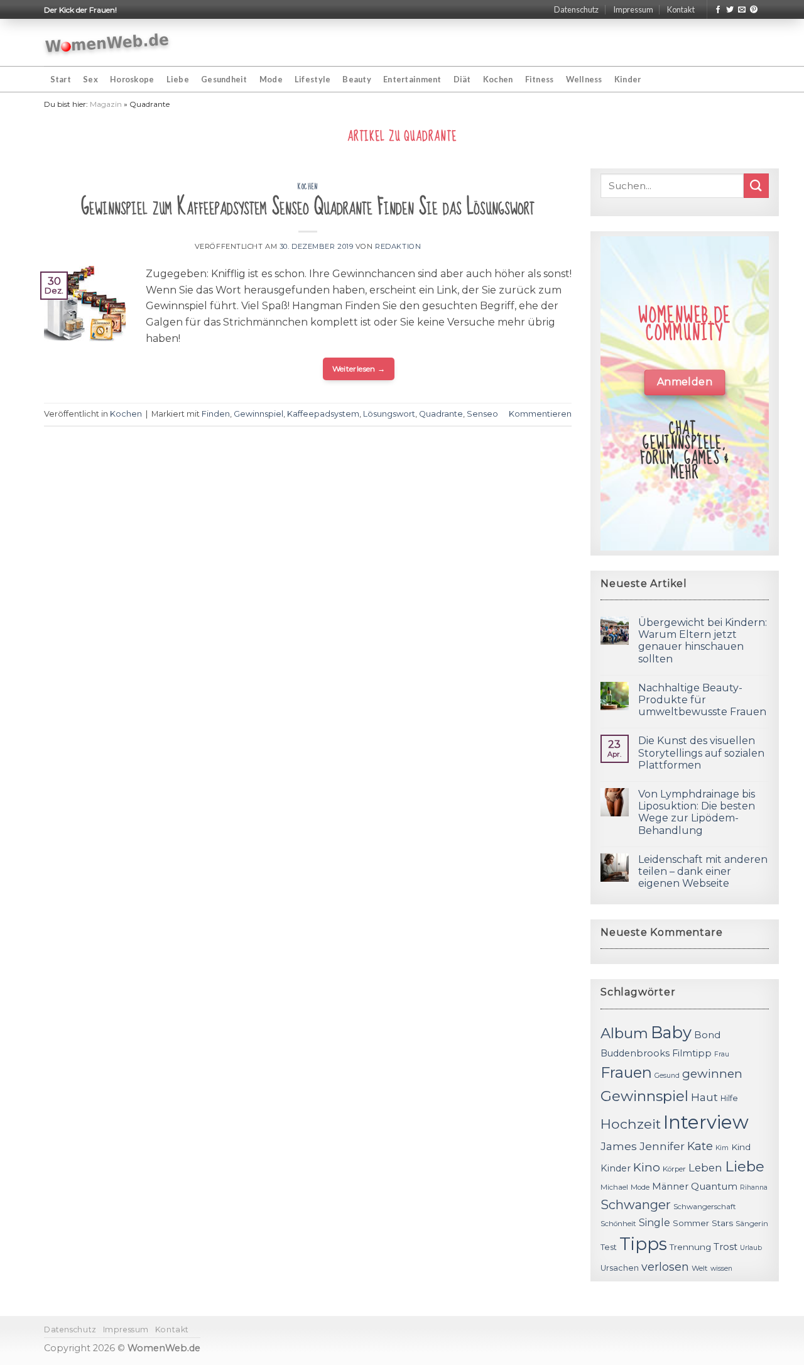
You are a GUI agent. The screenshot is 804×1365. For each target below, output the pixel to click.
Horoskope (132, 79)
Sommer (691, 1223)
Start (60, 79)
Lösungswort (389, 414)
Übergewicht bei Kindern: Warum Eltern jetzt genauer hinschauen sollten (702, 641)
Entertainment (412, 79)
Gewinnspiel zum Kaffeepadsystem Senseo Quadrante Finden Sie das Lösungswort (308, 207)
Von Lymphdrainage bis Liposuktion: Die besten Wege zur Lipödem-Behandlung (696, 812)
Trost (725, 1247)
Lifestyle (312, 79)
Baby (671, 1032)
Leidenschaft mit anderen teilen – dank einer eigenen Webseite (703, 871)
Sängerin (752, 1223)
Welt (700, 1268)
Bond (707, 1035)
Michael (614, 1187)
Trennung (690, 1247)
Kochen (498, 79)
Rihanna (754, 1187)
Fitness (539, 79)
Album (624, 1033)
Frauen (626, 1072)
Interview (706, 1122)
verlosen (665, 1266)
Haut (704, 1097)
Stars (722, 1223)
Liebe (177, 79)
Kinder (627, 79)
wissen (721, 1268)
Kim (722, 1148)
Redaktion (398, 246)
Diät (462, 79)
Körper (674, 1169)
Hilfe (729, 1098)
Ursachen (619, 1268)
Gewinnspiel (258, 414)
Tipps (643, 1243)
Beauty (356, 79)
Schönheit (618, 1223)
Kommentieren (540, 414)
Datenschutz (576, 9)
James (618, 1146)
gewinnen (712, 1073)
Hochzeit (630, 1124)
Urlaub (751, 1248)
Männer (670, 1186)
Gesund (667, 1076)
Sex (90, 79)
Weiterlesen (359, 368)
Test (608, 1247)
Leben (705, 1167)
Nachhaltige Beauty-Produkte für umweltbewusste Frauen (702, 700)
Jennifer (662, 1146)
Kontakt (681, 9)
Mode (271, 79)
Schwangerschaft (704, 1206)
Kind (741, 1147)
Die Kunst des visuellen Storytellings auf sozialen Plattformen (701, 752)
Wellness (584, 79)
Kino (646, 1167)
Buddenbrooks (635, 1053)
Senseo (482, 414)
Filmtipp (692, 1053)
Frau (721, 1054)
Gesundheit (224, 79)
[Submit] (756, 185)
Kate (700, 1146)
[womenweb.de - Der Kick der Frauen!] (107, 42)
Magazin (106, 104)
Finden (216, 414)
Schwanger (635, 1204)
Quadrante (441, 414)
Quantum (714, 1186)
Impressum (633, 9)
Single (654, 1223)
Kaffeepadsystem (323, 414)
